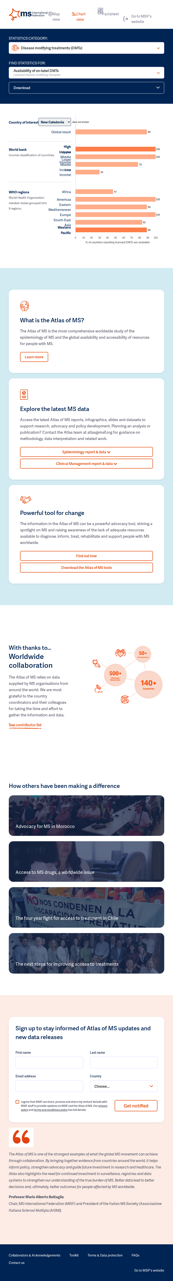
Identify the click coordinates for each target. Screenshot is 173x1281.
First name (23, 1052)
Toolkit (74, 1255)
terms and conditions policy (51, 1110)
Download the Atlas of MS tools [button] (86, 567)
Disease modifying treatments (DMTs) (51, 47)
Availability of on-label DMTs (37, 72)
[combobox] (123, 1086)
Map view (56, 16)
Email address (26, 1076)
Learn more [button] (34, 356)
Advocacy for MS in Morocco (45, 826)
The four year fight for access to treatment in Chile (67, 918)
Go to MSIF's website (141, 19)
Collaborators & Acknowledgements (34, 1255)
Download (22, 87)
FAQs (135, 1255)
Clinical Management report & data (85, 463)
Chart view (81, 16)
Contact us (17, 1263)
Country (95, 1076)
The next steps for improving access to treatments (67, 964)
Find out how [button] (86, 555)
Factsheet (110, 13)
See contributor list (25, 724)
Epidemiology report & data (84, 451)
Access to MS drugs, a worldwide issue (55, 872)
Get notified (136, 1106)
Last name (97, 1052)
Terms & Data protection (105, 1255)
